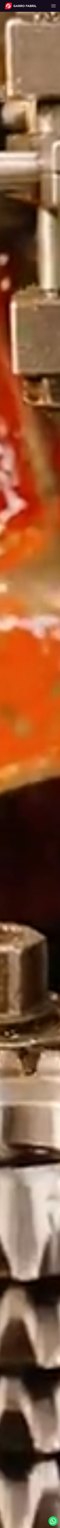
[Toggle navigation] (53, 5)
